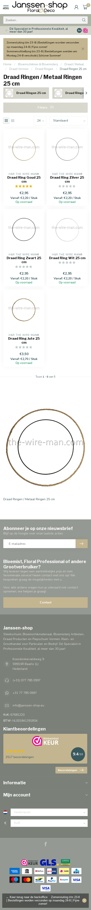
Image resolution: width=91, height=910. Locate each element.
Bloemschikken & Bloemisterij (38, 64)
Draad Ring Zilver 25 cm (67, 179)
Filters (43, 107)
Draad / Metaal (74, 64)
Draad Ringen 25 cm (73, 69)
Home (7, 64)
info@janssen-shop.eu (28, 705)
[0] (85, 7)
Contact (45, 602)
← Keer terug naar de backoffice (26, 897)
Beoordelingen (67, 770)
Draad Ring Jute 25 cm (24, 341)
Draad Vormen (18, 69)
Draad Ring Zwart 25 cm (24, 260)
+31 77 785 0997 (25, 693)
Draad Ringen (44, 69)
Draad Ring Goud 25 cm (24, 179)
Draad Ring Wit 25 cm (67, 258)
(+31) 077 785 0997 (26, 680)
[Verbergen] (84, 900)
